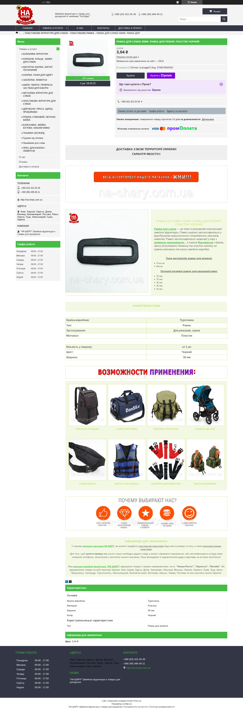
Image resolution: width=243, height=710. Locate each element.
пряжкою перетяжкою (169, 242)
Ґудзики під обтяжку (33, 138)
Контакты (103, 28)
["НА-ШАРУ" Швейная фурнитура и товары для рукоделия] (25, 23)
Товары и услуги (52, 28)
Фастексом (205, 242)
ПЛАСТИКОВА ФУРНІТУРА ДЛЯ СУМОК (46, 33)
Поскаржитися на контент (136, 707)
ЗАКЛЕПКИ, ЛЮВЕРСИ (35, 80)
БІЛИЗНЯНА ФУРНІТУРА (35, 54)
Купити (131, 75)
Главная (27, 28)
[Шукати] (224, 19)
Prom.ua (137, 701)
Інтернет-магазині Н (94, 546)
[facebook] (66, 582)
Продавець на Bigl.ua (122, 704)
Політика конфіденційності (162, 707)
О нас (80, 28)
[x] (70, 582)
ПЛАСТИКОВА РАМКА (82, 33)
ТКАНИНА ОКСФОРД (33, 133)
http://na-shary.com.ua (31, 199)
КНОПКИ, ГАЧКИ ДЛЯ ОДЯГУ (38, 75)
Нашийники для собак (34, 143)
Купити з (155, 75)
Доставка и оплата (130, 28)
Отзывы (23, 161)
